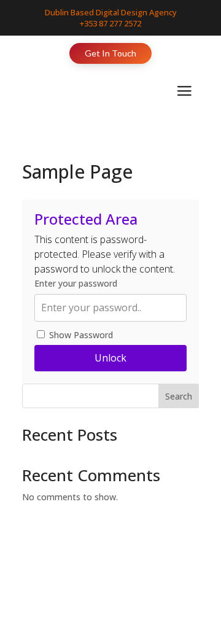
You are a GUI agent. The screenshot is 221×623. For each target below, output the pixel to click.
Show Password (80, 335)
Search (178, 396)
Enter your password (75, 283)
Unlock (110, 358)
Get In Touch (110, 53)
